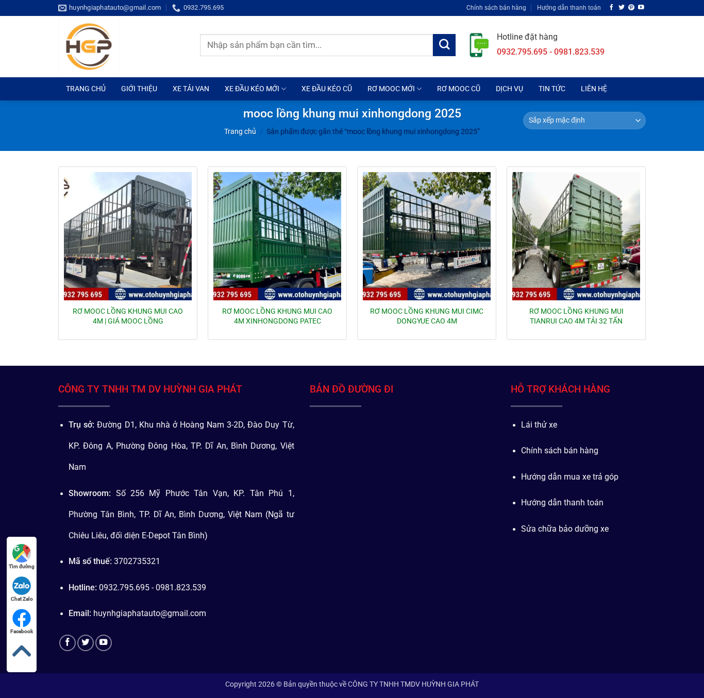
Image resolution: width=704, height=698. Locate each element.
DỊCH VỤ (509, 88)
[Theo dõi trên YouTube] (641, 7)
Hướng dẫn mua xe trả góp (569, 477)
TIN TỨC (552, 88)
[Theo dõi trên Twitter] (621, 7)
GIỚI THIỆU (139, 88)
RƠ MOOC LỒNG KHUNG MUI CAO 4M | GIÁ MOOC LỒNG (128, 316)
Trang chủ (240, 131)
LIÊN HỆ (594, 88)
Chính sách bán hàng (496, 7)
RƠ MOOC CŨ (458, 88)
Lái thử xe (539, 425)
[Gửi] (444, 45)
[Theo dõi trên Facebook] (612, 7)
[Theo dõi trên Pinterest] (631, 7)
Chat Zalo (22, 599)
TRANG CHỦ (86, 88)
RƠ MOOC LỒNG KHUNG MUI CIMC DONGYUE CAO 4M (426, 316)
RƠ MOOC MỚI (391, 88)
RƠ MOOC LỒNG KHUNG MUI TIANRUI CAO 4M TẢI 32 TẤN (576, 316)
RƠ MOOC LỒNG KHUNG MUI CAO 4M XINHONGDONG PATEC (277, 316)
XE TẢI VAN (191, 88)
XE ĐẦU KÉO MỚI (252, 88)
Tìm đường (22, 566)
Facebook (21, 631)
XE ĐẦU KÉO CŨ (326, 88)
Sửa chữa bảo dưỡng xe (565, 529)
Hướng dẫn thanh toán (569, 7)
